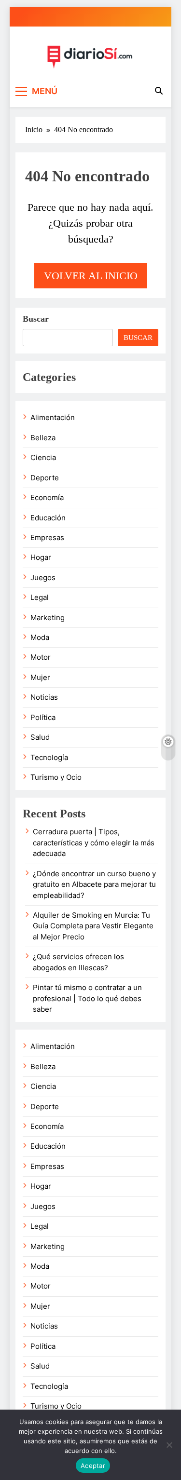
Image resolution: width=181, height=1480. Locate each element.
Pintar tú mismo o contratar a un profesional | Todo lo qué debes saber (87, 998)
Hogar (40, 557)
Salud (40, 737)
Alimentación (52, 417)
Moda (39, 637)
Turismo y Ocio (56, 777)
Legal (39, 597)
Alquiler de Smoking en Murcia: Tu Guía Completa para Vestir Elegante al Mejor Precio (93, 926)
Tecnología (49, 757)
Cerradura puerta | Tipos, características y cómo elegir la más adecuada (93, 843)
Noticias (44, 697)
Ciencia (43, 457)
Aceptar (93, 1465)
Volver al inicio (91, 276)
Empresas (47, 537)
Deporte (44, 478)
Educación (48, 518)
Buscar (36, 319)
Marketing (47, 617)
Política (43, 717)
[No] (169, 1445)
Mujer (40, 677)
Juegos (43, 577)
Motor (40, 657)
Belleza (43, 438)
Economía (47, 497)
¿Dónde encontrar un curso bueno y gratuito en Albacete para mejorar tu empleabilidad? (94, 884)
